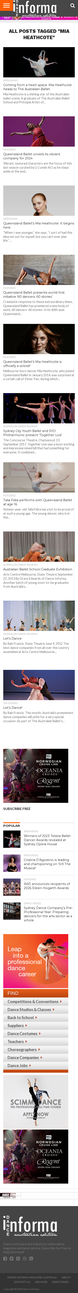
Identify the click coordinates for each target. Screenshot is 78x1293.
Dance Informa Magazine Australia (32, 1277)
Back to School (21, 1017)
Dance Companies (23, 1057)
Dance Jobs (18, 1065)
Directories (60, 1281)
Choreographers (22, 1049)
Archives (41, 1281)
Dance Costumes (22, 1033)
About (66, 1277)
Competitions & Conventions (33, 1001)
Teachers (16, 1041)
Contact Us (22, 1281)
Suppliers (16, 1025)
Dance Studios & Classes (29, 1009)
